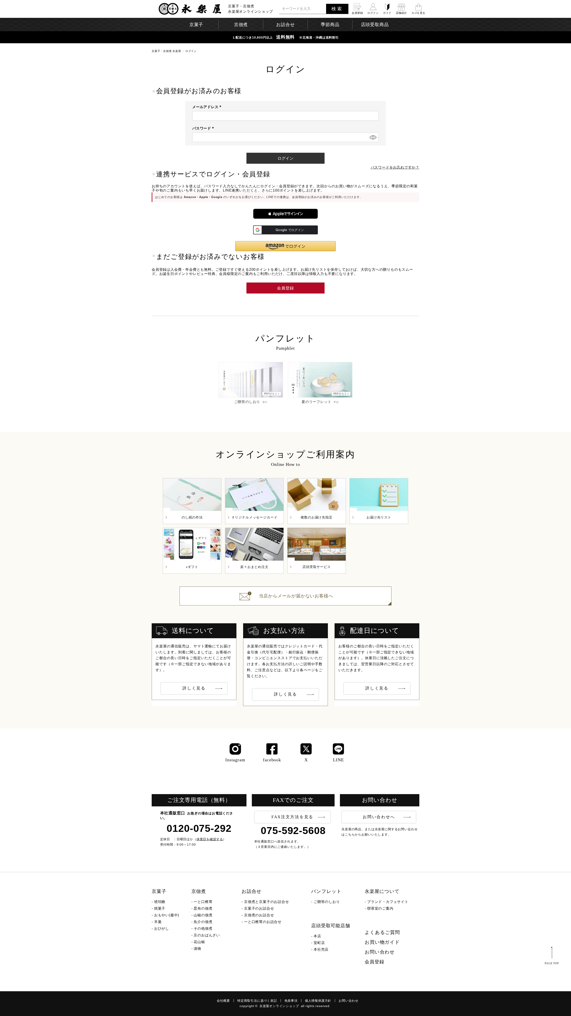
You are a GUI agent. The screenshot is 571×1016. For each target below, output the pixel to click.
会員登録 (374, 961)
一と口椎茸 (203, 902)
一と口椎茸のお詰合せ (262, 922)
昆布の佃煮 (203, 908)
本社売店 (321, 949)
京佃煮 (198, 891)
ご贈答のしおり (327, 902)
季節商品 (330, 24)
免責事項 (291, 1000)
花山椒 (199, 942)
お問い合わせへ (379, 817)
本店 (317, 936)
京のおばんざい (207, 935)
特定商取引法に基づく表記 (257, 1000)
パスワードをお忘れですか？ (395, 167)
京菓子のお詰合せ (259, 908)
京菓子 (159, 891)
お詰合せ (251, 891)
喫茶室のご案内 (380, 908)
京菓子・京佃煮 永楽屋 (166, 51)
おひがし (161, 928)
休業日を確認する (210, 839)
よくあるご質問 (382, 932)
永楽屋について (382, 891)
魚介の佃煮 (203, 922)
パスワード (204, 128)
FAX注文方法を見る (292, 817)
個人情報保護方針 (318, 1000)
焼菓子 (159, 908)
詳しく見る (194, 688)
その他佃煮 (203, 928)
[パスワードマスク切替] (373, 137)
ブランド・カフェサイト (387, 902)
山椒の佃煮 (203, 915)
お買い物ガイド (382, 942)
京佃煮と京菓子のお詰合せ (266, 902)
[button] (285, 214)
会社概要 (223, 1000)
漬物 (197, 948)
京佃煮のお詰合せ (259, 915)
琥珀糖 (159, 902)
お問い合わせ (380, 952)
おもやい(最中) (166, 915)
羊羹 (158, 922)
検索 (337, 8)
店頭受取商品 (375, 24)
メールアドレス (207, 107)
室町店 (319, 943)
